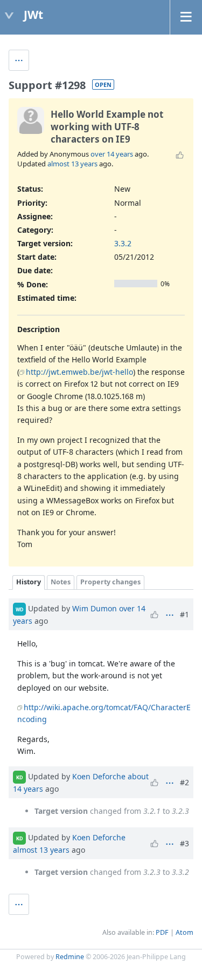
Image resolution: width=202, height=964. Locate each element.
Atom (184, 932)
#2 (184, 782)
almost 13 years (72, 163)
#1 (184, 614)
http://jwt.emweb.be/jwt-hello (79, 372)
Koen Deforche (99, 776)
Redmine (69, 956)
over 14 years (111, 154)
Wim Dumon (94, 608)
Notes (61, 582)
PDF (162, 932)
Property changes (110, 582)
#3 (184, 843)
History (28, 582)
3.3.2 (122, 243)
